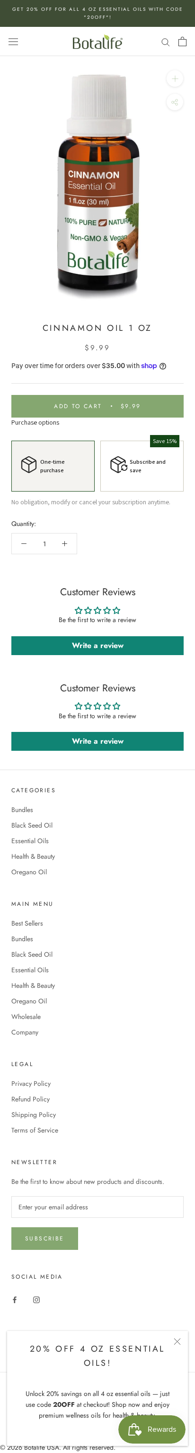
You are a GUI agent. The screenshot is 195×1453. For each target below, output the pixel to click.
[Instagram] (36, 1299)
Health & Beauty (33, 856)
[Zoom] (175, 78)
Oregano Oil (29, 872)
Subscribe (44, 1238)
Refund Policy (30, 1099)
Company (24, 1032)
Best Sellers (27, 923)
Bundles (22, 809)
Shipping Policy (33, 1114)
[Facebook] (14, 1299)
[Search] (165, 41)
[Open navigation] (13, 41)
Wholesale (26, 1016)
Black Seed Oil (32, 825)
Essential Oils (30, 841)
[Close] (177, 1341)
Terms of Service (34, 1130)
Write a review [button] (98, 645)
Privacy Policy (31, 1083)
